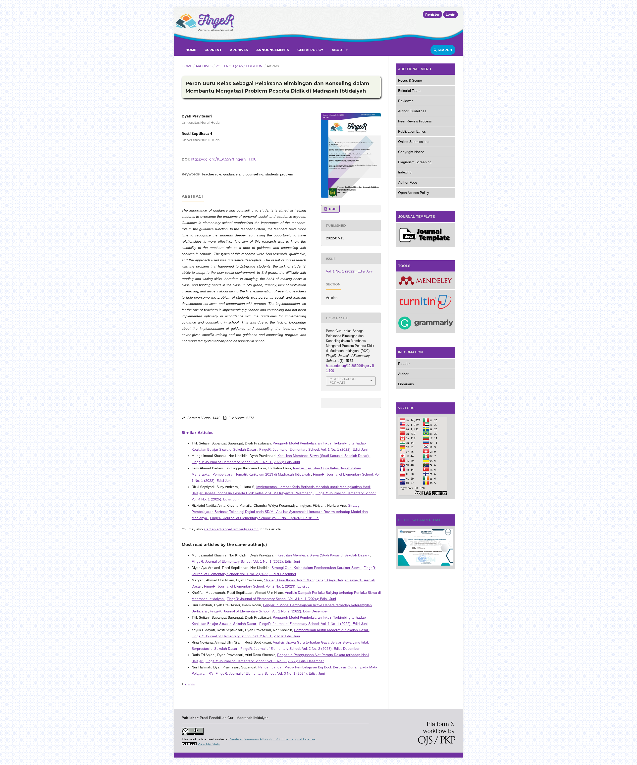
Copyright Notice (411, 152)
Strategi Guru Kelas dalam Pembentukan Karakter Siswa (316, 568)
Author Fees (408, 182)
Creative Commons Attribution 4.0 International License (271, 739)
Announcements (272, 50)
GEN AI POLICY (310, 50)
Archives (239, 50)
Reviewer (405, 101)
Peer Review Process (415, 121)
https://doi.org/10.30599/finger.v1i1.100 (223, 159)
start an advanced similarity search (231, 529)
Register (432, 14)
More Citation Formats (342, 380)
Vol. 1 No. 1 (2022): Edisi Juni (239, 66)
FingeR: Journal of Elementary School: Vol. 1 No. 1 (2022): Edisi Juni (313, 449)
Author (403, 374)
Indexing (405, 172)
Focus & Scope (410, 80)
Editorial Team (409, 91)
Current (213, 50)
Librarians (406, 384)
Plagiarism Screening (414, 162)
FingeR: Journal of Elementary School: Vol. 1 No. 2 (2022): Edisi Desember (269, 611)
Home (190, 50)
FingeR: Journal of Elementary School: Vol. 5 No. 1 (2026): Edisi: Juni (264, 518)
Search (444, 50)
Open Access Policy (413, 193)
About (338, 50)
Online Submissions (413, 142)
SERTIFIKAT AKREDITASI (419, 520)
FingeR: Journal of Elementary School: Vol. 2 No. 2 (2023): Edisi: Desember (300, 649)
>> (193, 684)
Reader (404, 364)
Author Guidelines (412, 111)
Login (450, 14)
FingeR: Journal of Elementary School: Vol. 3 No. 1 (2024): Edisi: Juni (281, 599)
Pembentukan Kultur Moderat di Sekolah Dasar (331, 630)
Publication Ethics (412, 131)
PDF (332, 209)
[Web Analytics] (189, 744)
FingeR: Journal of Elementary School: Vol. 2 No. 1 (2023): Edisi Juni (258, 586)
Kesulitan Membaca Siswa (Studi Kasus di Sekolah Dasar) (323, 456)
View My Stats (209, 744)
